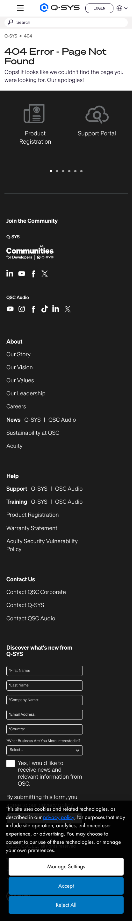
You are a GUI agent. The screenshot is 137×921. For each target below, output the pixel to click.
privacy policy (58, 817)
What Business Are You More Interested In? (43, 741)
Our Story (18, 354)
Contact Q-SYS (25, 605)
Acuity (14, 446)
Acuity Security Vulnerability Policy (42, 545)
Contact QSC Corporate (36, 592)
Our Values (20, 381)
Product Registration (32, 515)
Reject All (66, 905)
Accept (66, 886)
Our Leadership (26, 394)
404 (28, 36)
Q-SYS (10, 36)
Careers (16, 407)
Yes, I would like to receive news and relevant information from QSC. (50, 774)
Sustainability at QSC (32, 433)
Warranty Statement (31, 528)
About (14, 341)
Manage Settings (66, 866)
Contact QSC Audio (30, 619)
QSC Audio (17, 299)
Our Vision (19, 368)
